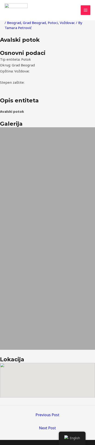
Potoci (53, 22)
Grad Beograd (34, 22)
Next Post (47, 427)
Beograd (14, 22)
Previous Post (47, 414)
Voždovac (67, 22)
